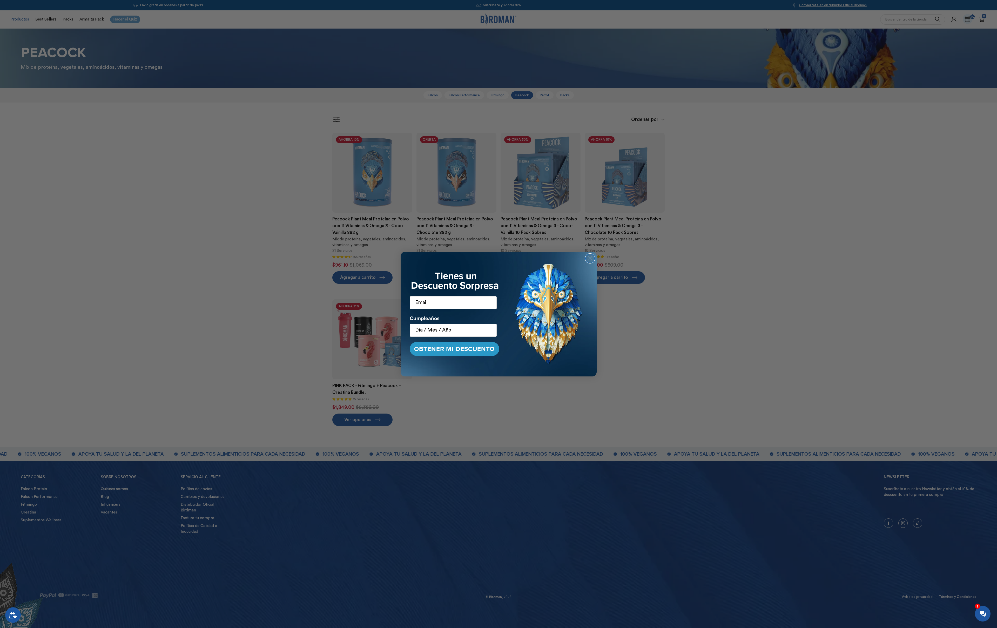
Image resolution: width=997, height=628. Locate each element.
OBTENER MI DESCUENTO (454, 349)
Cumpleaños (425, 318)
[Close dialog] (590, 258)
